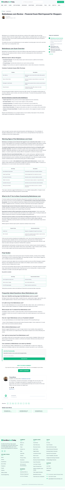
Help (49, 5)
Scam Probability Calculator (52, 455)
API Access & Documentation (23, 465)
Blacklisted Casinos (37, 474)
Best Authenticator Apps (51, 446)
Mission (21, 444)
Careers (21, 455)
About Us (54, 5)
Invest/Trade (31, 5)
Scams (10, 5)
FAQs (21, 451)
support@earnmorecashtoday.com (55, 478)
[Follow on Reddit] (11, 387)
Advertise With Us (24, 471)
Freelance (3, 466)
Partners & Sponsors (24, 474)
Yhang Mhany (8, 16)
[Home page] (8, 2)
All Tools (48, 442)
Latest (5, 5)
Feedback (48, 470)
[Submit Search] (23, 1)
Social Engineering (5, 474)
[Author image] (3, 16)
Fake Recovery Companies (38, 476)
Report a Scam (36, 457)
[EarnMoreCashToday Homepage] (9, 440)
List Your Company (24, 476)
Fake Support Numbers (38, 472)
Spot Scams (35, 449)
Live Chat (48, 466)
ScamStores (8, 11)
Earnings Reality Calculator (51, 451)
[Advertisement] (32, 27)
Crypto (2, 468)
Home (2, 5)
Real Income (35, 455)
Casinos (2, 470)
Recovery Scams (36, 446)
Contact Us (22, 449)
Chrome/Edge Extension (51, 459)
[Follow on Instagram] (9, 387)
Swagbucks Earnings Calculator (52, 457)
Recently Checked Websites (39, 459)
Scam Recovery (36, 444)
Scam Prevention (36, 462)
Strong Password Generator (52, 449)
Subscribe (22, 453)
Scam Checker (49, 444)
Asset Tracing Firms (37, 466)
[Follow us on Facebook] (2, 451)
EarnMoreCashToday (26, 378)
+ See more (51, 54)
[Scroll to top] (63, 485)
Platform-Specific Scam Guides (38, 469)
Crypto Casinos (39, 5)
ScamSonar (35, 442)
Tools (45, 5)
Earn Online (24, 5)
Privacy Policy (23, 457)
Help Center (48, 468)
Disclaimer (22, 459)
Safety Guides (4, 472)
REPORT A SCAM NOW (24, 370)
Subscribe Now (24, 358)
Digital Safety (36, 451)
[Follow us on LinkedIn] (5, 451)
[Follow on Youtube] (13, 387)
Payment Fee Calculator (51, 453)
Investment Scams (37, 453)
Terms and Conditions (24, 462)
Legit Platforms (16, 5)
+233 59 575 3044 (52, 476)
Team (21, 446)
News (2, 457)
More (59, 5)
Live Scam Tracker (37, 464)
